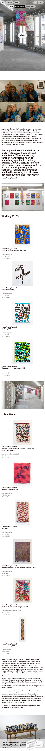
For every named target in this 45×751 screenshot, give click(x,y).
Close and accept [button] (35, 743)
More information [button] (14, 747)
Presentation (19, 6)
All (3, 2)
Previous (9, 2)
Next (16, 2)
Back (40, 2)
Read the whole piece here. (14, 707)
